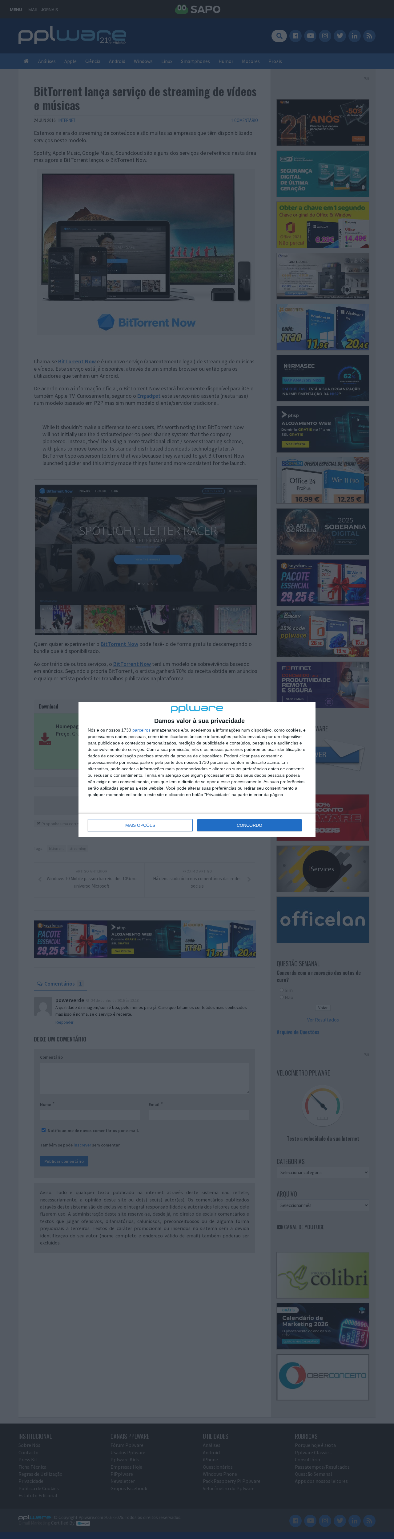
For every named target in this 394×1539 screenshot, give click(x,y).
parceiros (141, 730)
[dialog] (197, 769)
